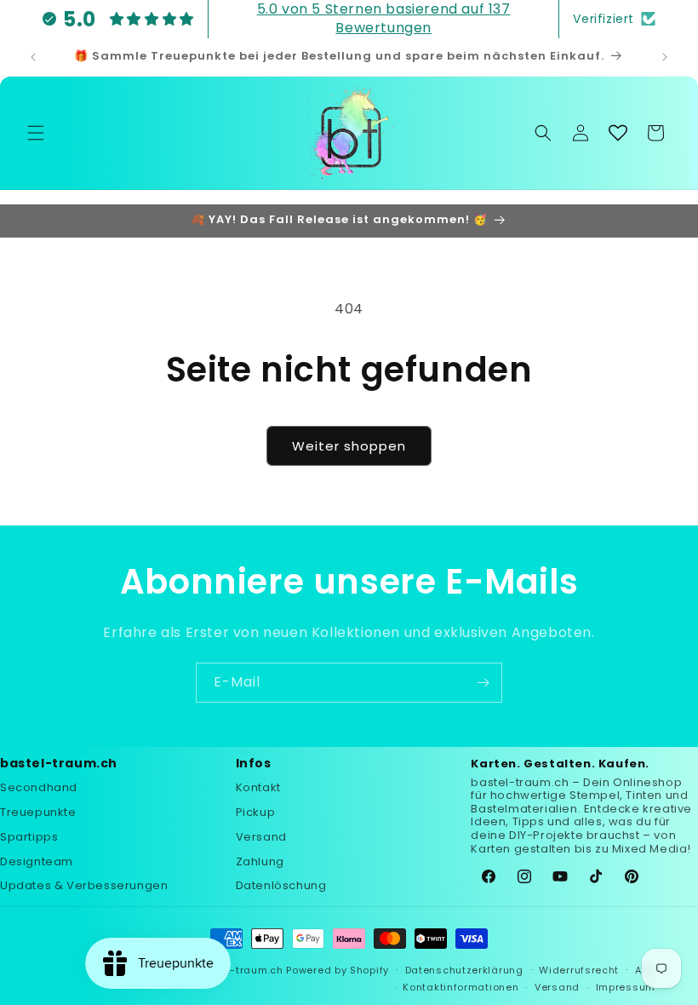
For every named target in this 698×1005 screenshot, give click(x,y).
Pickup (256, 812)
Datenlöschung (281, 885)
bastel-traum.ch (239, 970)
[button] (35, 133)
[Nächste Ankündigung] (665, 57)
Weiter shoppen (349, 446)
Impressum (625, 987)
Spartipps (29, 837)
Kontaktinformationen (460, 987)
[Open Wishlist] (618, 133)
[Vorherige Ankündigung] (33, 57)
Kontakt (258, 787)
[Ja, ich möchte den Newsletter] (482, 683)
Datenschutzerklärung (464, 970)
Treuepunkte (38, 812)
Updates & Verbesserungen (84, 885)
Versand (261, 837)
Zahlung (260, 861)
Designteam (36, 861)
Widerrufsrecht (579, 970)
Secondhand (38, 787)
